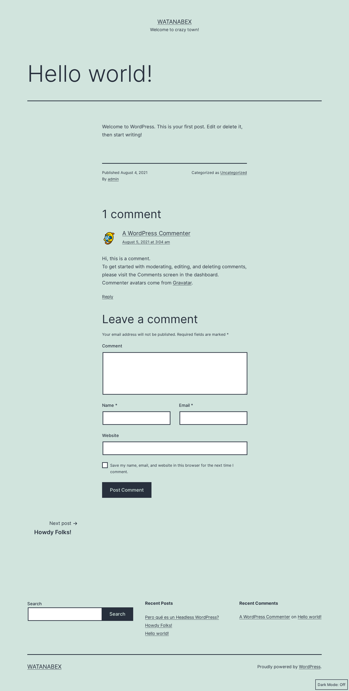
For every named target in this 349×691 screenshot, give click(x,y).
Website (110, 435)
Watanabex (174, 21)
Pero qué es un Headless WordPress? (182, 617)
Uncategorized (233, 172)
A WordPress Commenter (156, 233)
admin (113, 179)
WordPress (310, 666)
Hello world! (157, 633)
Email (186, 405)
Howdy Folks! (158, 625)
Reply (107, 296)
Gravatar (182, 283)
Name (109, 405)
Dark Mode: (328, 684)
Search (34, 603)
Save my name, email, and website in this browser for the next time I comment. (171, 468)
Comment (112, 345)
